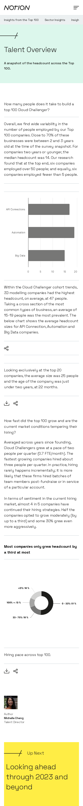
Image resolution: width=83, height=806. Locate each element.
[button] (76, 7)
